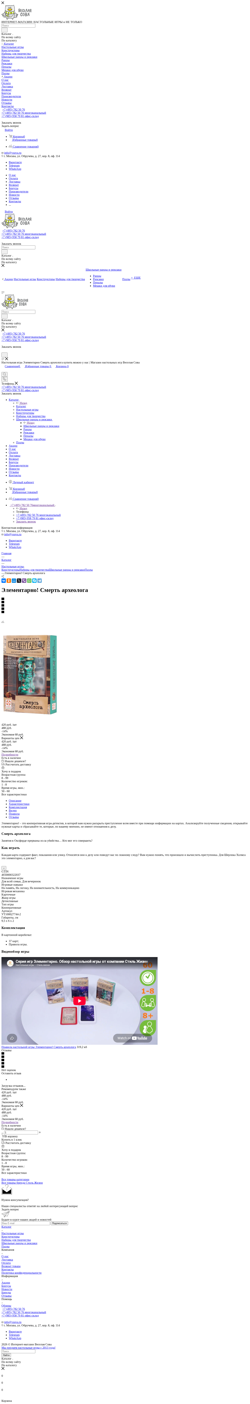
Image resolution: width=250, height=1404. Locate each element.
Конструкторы (10, 569)
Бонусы (6, 1285)
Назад (23, 403)
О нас (5, 1256)
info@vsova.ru (12, 152)
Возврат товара (10, 1266)
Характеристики (19, 803)
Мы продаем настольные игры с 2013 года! (28, 1347)
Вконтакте (15, 162)
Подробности (9, 754)
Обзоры (6, 1305)
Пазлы (89, 569)
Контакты (7, 1269)
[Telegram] (39, 580)
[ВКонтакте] (3, 580)
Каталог (21, 406)
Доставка (7, 1259)
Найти (6, 1355)
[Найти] (4, 30)
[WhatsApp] (29, 580)
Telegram (14, 165)
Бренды (6, 1292)
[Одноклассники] (9, 580)
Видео (13, 810)
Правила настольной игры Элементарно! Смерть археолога (38, 1047)
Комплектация (18, 807)
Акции (5, 1282)
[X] (19, 580)
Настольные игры (12, 1233)
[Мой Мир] (14, 580)
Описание (15, 800)
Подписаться (59, 1223)
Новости (6, 1289)
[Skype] (34, 580)
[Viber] (24, 580)
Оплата (6, 1262)
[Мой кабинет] (3, 350)
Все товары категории (15, 1179)
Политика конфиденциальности (21, 1272)
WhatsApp (15, 168)
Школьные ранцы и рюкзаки (41, 426)
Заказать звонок (26, 521)
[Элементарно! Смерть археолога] (29, 714)
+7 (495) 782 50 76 (13, 109)
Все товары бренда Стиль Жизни (22, 1182)
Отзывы (14, 817)
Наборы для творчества (34, 569)
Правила (14, 813)
